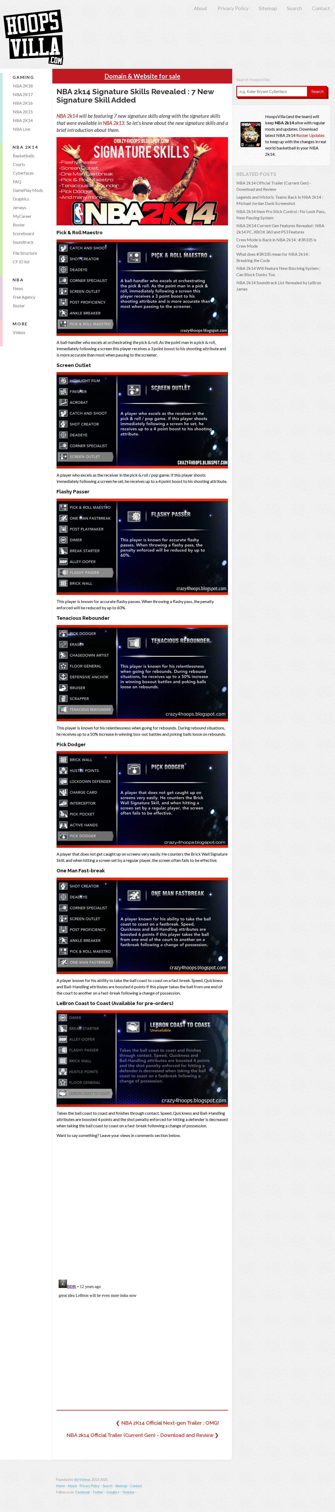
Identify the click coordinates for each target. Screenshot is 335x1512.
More (20, 323)
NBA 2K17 (23, 94)
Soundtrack (23, 241)
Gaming (23, 77)
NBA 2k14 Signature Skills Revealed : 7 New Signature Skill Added (135, 95)
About (200, 8)
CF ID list (21, 261)
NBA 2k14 (67, 116)
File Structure (25, 252)
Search (294, 8)
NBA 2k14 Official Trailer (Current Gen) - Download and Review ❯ (142, 1435)
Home (60, 1486)
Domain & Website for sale (142, 76)
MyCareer (22, 216)
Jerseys (19, 207)
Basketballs (23, 155)
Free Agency (24, 296)
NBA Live (21, 128)
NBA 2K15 (23, 111)
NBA (18, 279)
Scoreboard (23, 233)
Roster (19, 224)
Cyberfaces (23, 172)
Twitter (98, 1492)
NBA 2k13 (113, 123)
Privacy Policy (233, 8)
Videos (19, 332)
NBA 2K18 (23, 85)
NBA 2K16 (23, 103)
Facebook (82, 1492)
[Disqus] (142, 1207)
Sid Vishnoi (82, 1479)
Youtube (128, 1492)
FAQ (17, 181)
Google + (112, 1492)
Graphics (21, 198)
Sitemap (268, 8)
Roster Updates (310, 135)
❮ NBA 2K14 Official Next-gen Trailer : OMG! (167, 1422)
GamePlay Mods (28, 190)
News (18, 288)
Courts (19, 164)
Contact (321, 8)
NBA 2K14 (23, 120)
